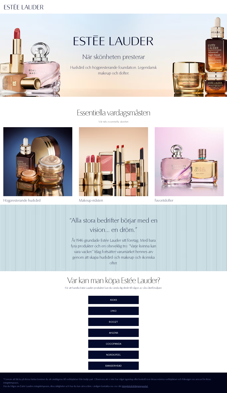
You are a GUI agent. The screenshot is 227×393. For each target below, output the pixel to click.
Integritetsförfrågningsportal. (135, 386)
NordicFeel (113, 354)
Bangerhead (113, 365)
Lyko (113, 310)
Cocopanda (113, 343)
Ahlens (113, 332)
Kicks (113, 299)
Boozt (113, 321)
